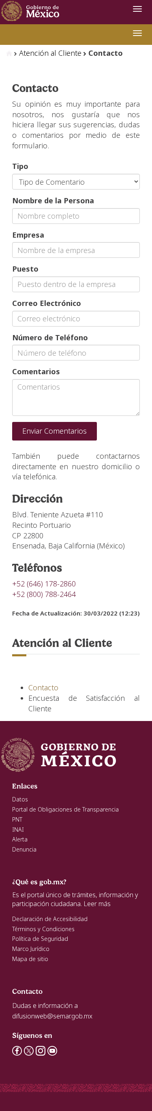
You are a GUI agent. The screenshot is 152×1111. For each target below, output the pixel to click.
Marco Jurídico (30, 949)
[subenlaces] (137, 33)
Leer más (97, 903)
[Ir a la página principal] (31, 9)
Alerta (20, 839)
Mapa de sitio (30, 959)
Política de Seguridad (40, 938)
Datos (20, 799)
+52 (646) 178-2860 (44, 583)
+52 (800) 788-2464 (44, 594)
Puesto (25, 269)
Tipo (20, 166)
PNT (17, 819)
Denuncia (24, 849)
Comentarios (36, 371)
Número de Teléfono (50, 337)
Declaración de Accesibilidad (50, 919)
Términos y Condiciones (43, 929)
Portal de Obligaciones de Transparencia (65, 809)
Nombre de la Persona (53, 200)
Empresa (28, 235)
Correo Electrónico (46, 303)
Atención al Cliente (50, 53)
